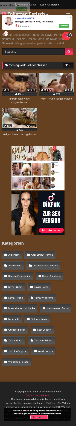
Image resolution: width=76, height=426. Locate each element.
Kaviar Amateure (51, 276)
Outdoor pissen (16, 329)
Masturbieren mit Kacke (21, 308)
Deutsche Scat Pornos (45, 265)
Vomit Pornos (45, 351)
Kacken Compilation (19, 276)
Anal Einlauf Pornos (42, 254)
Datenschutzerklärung (38, 395)
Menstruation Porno (57, 308)
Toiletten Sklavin (43, 340)
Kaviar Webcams (43, 297)
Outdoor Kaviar (39, 319)
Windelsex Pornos (18, 361)
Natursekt (13, 319)
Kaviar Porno (41, 286)
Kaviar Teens (15, 297)
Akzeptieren (39, 417)
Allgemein (13, 254)
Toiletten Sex (15, 340)
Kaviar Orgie (15, 286)
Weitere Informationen (51, 413)
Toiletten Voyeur (17, 351)
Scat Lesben (44, 329)
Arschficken (14, 265)
